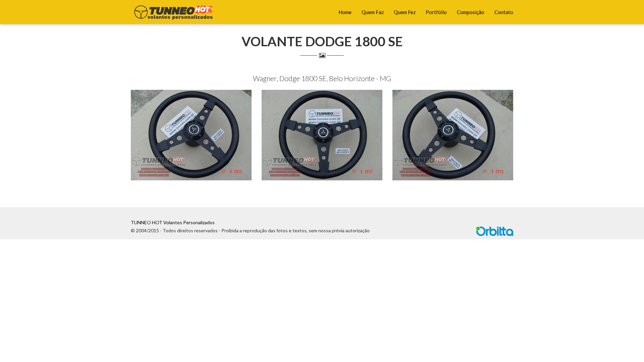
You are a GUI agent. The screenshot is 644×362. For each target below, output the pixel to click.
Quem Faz (373, 12)
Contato (503, 12)
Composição (470, 12)
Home (345, 12)
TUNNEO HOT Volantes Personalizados (173, 222)
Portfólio (436, 12)
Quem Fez (405, 12)
